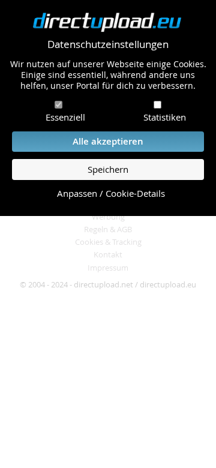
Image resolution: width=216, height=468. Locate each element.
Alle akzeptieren (108, 141)
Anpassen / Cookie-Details (111, 193)
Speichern (108, 169)
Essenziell (65, 117)
